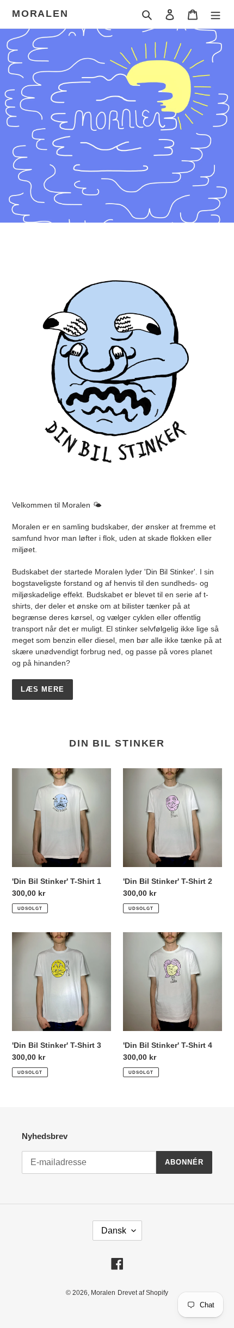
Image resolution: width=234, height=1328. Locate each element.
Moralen (40, 13)
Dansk (113, 1230)
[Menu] (215, 14)
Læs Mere (42, 689)
